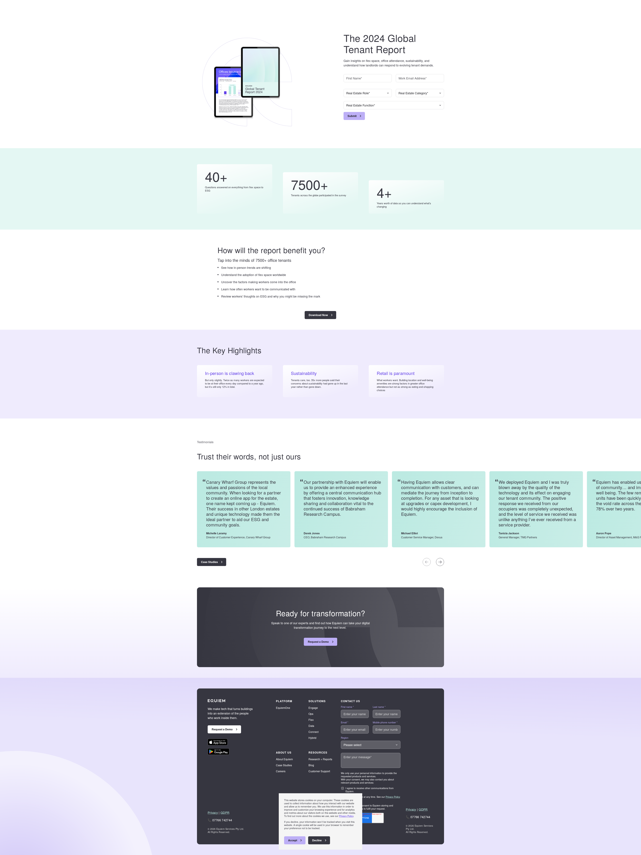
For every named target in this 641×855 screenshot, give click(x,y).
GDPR (225, 812)
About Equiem (284, 759)
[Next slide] (440, 562)
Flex (311, 720)
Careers (280, 771)
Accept (292, 840)
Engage (313, 708)
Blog (311, 765)
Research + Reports (320, 759)
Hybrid (312, 738)
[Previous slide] (427, 562)
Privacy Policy (346, 816)
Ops (310, 714)
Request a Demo (318, 642)
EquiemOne (283, 708)
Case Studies (209, 562)
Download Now (318, 315)
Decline (317, 840)
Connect (313, 732)
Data (311, 726)
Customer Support (319, 771)
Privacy (213, 812)
